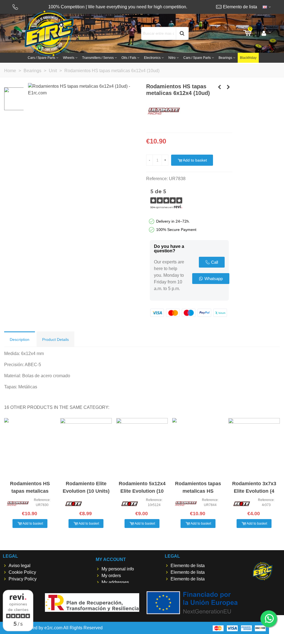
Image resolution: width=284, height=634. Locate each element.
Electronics (152, 58)
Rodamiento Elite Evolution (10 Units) (86, 487)
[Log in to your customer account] (266, 33)
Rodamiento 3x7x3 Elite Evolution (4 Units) (254, 491)
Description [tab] (19, 339)
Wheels (68, 58)
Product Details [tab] (55, 339)
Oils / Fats (128, 58)
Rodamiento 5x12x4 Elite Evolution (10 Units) (142, 491)
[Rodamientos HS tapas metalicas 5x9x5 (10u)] (219, 87)
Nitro (172, 58)
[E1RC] (262, 571)
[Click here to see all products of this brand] (163, 111)
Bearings (225, 58)
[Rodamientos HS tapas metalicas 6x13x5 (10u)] (228, 87)
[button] (212, 262)
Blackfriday (248, 58)
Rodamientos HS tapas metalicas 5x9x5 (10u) (30, 491)
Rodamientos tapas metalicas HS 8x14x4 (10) (198, 491)
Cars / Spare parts (41, 58)
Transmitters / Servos (98, 58)
